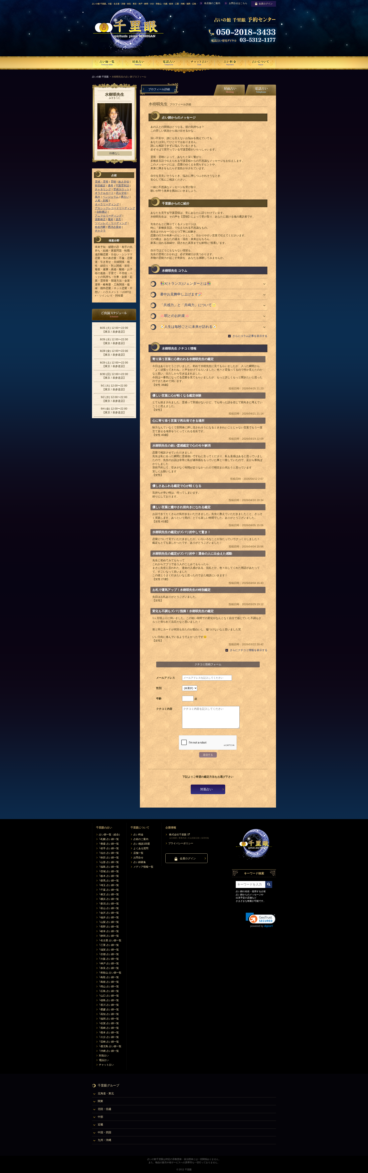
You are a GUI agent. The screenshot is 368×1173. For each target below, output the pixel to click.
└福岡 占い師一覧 (109, 1018)
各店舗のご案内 (212, 3)
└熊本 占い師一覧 (109, 1032)
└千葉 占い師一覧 (109, 889)
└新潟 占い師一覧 (109, 903)
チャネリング (103, 189)
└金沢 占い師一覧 (109, 912)
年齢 (159, 698)
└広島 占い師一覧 (109, 991)
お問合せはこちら (238, 3)
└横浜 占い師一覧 (109, 899)
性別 (159, 688)
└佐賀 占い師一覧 (109, 1023)
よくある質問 (140, 848)
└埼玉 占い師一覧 (109, 885)
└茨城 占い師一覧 (109, 871)
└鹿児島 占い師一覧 (110, 1046)
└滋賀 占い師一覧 (109, 949)
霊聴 (113, 181)
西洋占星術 (114, 226)
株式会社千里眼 (177, 834)
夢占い (125, 196)
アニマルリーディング (108, 215)
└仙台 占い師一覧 (109, 853)
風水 (97, 196)
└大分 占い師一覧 (109, 1037)
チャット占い (106, 1064)
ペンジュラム (111, 196)
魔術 (110, 219)
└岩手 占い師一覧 (109, 848)
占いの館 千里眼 (100, 76)
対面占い (206, 789)
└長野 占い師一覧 (109, 926)
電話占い (104, 1060)
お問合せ (138, 857)
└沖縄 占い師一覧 (109, 1050)
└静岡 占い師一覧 (109, 935)
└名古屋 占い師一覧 (110, 940)
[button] (260, 920)
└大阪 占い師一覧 (109, 958)
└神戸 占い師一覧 (109, 963)
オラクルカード (104, 193)
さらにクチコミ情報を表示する (248, 650)
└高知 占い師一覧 (109, 1014)
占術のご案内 (140, 839)
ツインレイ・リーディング (111, 223)
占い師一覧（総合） (110, 834)
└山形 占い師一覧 (109, 862)
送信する (208, 754)
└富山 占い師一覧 (109, 908)
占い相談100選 (141, 843)
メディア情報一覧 (143, 866)
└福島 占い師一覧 (109, 866)
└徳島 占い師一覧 (109, 1000)
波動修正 (100, 219)
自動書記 (101, 211)
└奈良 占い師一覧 (109, 968)
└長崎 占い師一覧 (109, 1027)
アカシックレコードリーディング (115, 208)
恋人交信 (121, 193)
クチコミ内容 (164, 708)
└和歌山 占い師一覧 (110, 972)
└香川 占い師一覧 (109, 1004)
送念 (118, 219)
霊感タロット (121, 189)
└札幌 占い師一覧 (109, 839)
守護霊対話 (122, 185)
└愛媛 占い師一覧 (109, 1009)
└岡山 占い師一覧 (109, 986)
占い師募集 (139, 862)
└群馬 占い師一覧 (109, 880)
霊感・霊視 (101, 181)
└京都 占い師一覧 (109, 954)
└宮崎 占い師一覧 (109, 1041)
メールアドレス (165, 677)
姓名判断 (100, 226)
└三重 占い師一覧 (109, 945)
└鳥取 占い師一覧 (109, 977)
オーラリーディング (107, 204)
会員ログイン (266, 3)
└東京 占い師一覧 (109, 894)
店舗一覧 (138, 853)
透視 (110, 185)
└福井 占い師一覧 (109, 917)
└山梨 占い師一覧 (109, 922)
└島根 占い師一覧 (109, 981)
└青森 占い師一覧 (109, 843)
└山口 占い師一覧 (109, 995)
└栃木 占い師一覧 (109, 876)
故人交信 (123, 181)
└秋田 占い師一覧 (109, 857)
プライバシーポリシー (180, 843)
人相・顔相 (101, 200)
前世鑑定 (100, 185)
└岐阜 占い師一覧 (109, 931)
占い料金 (138, 834)
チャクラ (100, 230)
